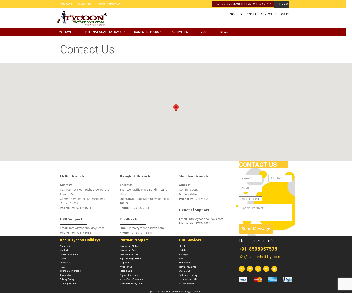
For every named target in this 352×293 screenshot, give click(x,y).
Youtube (86, 4)
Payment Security (129, 275)
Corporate (125, 262)
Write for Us (126, 266)
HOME (68, 32)
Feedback (65, 262)
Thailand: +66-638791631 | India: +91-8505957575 (243, 4)
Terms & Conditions (70, 270)
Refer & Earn (126, 270)
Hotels (182, 249)
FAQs (62, 266)
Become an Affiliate (130, 245)
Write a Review (187, 283)
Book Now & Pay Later (131, 283)
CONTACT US (268, 14)
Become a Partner (129, 254)
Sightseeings (185, 262)
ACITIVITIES (180, 32)
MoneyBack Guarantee (131, 279)
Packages (184, 254)
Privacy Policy (67, 279)
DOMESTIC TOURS (146, 32)
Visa (181, 258)
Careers (64, 258)
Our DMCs (184, 270)
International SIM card (190, 279)
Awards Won (66, 275)
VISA (204, 32)
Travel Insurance (187, 266)
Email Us (284, 4)
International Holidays (103, 32)
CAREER (251, 14)
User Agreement (68, 283)
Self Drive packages (189, 275)
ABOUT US (236, 14)
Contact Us (65, 249)
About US (65, 245)
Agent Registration (109, 4)
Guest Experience (69, 254)
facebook (66, 4)
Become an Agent (129, 249)
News (224, 32)
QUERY (285, 14)
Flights (182, 245)
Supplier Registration (131, 258)
